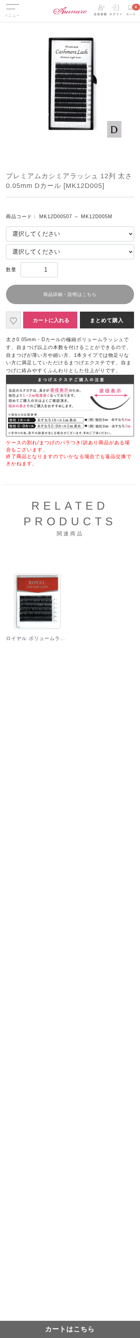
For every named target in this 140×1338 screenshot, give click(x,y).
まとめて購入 (107, 320)
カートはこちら (70, 1329)
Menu (12, 3)
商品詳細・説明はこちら (70, 294)
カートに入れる (51, 320)
